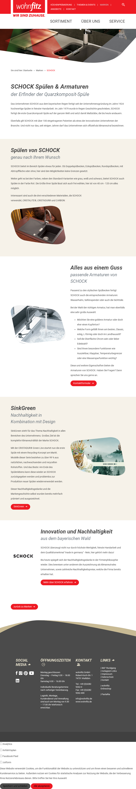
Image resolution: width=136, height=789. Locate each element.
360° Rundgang (109, 668)
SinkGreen (19, 506)
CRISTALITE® (29, 200)
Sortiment (61, 21)
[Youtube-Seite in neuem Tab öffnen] (31, 673)
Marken (104, 4)
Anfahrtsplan (9, 750)
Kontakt (71, 9)
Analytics (7, 744)
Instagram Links (109, 671)
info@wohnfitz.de (84, 698)
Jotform (7, 762)
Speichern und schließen (15, 786)
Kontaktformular (82, 383)
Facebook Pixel (10, 756)
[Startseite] (29, 9)
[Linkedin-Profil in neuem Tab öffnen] (17, 680)
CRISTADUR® (44, 200)
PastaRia (106, 694)
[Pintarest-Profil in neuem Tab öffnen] (26, 673)
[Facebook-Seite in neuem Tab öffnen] (17, 673)
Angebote (56, 9)
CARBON (60, 200)
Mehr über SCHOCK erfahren (58, 582)
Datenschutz (107, 677)
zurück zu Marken (23, 606)
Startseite (27, 70)
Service (117, 21)
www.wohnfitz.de (84, 701)
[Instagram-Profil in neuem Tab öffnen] (20, 673)
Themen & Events (86, 4)
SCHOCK (51, 70)
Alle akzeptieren (42, 786)
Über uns (90, 21)
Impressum (107, 674)
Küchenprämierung (61, 4)
